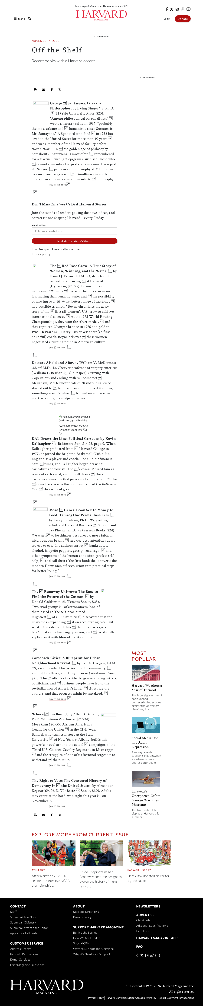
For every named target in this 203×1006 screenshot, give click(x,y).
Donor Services (20, 959)
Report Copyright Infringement (176, 997)
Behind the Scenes (85, 932)
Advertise (145, 915)
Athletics (39, 870)
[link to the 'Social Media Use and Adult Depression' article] (147, 726)
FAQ (139, 946)
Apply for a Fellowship (24, 933)
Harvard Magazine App (157, 938)
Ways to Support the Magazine (93, 948)
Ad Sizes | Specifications (152, 925)
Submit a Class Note (23, 917)
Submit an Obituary (23, 922)
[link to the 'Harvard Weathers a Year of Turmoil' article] (147, 674)
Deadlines (142, 931)
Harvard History (139, 870)
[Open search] (29, 18)
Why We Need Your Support (91, 954)
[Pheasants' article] (147, 780)
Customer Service (26, 943)
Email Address (40, 225)
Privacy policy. (41, 254)
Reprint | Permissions (24, 954)
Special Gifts (81, 943)
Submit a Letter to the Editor (29, 927)
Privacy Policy (82, 917)
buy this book (57, 185)
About (79, 906)
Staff (13, 911)
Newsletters (148, 906)
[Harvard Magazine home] (101, 15)
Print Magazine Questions (27, 965)
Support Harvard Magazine (98, 927)
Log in (167, 18)
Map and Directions (86, 911)
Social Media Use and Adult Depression (145, 742)
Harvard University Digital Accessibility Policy (130, 997)
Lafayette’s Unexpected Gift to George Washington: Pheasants (147, 798)
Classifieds (143, 920)
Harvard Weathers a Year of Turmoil (147, 687)
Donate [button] (182, 18)
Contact (18, 906)
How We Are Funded (86, 938)
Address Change (21, 948)
